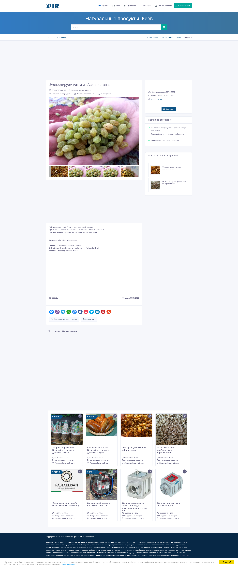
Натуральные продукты (171, 37)
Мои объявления (165, 5)
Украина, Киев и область (81, 90)
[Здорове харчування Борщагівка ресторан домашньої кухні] (67, 429)
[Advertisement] (119, 59)
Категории (147, 5)
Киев (118, 5)
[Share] (51, 312)
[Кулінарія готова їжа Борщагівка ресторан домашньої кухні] (102, 425)
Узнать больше (68, 564)
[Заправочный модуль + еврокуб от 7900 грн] (102, 485)
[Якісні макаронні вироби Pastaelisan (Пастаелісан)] (67, 480)
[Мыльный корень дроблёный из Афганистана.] (156, 185)
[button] (52, 131)
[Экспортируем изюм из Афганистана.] (156, 170)
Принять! (227, 561)
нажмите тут (184, 555)
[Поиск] (164, 27)
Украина (105, 5)
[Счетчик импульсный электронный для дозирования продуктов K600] (136, 484)
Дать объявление (182, 5)
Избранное (61, 37)
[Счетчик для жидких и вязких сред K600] (171, 485)
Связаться (170, 109)
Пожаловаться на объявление (65, 319)
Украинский (131, 5)
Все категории (152, 37)
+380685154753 (157, 99)
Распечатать (90, 319)
